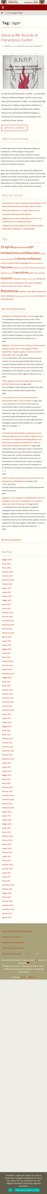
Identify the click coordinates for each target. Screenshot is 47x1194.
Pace (26, 282)
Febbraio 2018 (7, 864)
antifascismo (30, 252)
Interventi (16, 278)
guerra (31, 272)
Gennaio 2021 (7, 791)
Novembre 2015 (8, 908)
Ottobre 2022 (7, 705)
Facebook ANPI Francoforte (13, 942)
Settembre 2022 (8, 709)
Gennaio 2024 (7, 664)
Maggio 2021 (6, 774)
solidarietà (10, 295)
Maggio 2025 (6, 600)
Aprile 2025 (6, 603)
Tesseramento (40, 295)
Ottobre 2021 (7, 754)
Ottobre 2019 (7, 839)
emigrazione (39, 263)
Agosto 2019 (6, 843)
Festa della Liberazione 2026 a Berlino (16, 214)
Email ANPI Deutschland (11, 953)
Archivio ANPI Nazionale (14, 308)
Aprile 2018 (6, 860)
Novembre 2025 (8, 579)
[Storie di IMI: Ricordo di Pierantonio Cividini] (23, 71)
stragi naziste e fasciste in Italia (24, 295)
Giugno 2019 (7, 847)
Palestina (31, 282)
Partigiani (38, 282)
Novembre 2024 (8, 624)
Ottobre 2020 (7, 803)
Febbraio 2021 (7, 786)
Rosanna (8, 46)
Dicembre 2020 (7, 795)
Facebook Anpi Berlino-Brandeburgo (17, 931)
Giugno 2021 (7, 770)
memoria (4, 282)
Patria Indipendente (13, 539)
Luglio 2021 (6, 766)
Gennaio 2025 (7, 616)
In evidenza (19, 46)
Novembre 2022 (8, 701)
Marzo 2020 (6, 831)
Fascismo (6, 267)
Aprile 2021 (6, 778)
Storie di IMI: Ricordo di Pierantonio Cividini (19, 37)
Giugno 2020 (7, 819)
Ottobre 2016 (7, 888)
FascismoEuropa (18, 267)
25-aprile (7, 246)
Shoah (3, 295)
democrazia (14, 262)
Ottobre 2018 (7, 852)
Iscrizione (24, 278)
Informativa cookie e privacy (27, 1190)
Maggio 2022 (6, 725)
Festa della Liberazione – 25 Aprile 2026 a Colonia (21, 209)
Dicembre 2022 (7, 697)
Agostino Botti (20, 246)
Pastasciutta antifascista (9, 285)
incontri (6, 277)
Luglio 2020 (6, 815)
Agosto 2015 (6, 917)
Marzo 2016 (6, 896)
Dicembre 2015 (7, 904)
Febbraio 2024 (7, 661)
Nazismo (11, 282)
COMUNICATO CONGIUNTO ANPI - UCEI (17, 316)
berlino (11, 258)
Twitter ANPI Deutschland (12, 948)
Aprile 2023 (6, 681)
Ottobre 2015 (7, 913)
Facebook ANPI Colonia (11, 936)
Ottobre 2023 (7, 669)
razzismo (20, 285)
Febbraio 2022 (7, 738)
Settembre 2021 (8, 758)
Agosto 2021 (6, 762)
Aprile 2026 (6, 563)
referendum (27, 285)
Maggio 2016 (6, 892)
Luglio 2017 (6, 872)
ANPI (30, 246)
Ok (10, 1190)
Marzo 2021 (6, 782)
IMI (43, 272)
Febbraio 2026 (7, 571)
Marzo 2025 (6, 608)
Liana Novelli (31, 278)
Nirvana (23, 976)
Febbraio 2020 (7, 835)
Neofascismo (19, 282)
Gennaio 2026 (7, 575)
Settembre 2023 (8, 673)
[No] (43, 1183)
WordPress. (32, 976)
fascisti (26, 267)
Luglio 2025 (6, 591)
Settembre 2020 (8, 807)
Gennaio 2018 (7, 868)
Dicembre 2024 (7, 620)
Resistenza (9, 290)
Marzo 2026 (6, 567)
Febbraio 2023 (7, 689)
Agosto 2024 (6, 636)
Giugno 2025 (7, 595)
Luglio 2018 (6, 856)
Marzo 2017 (6, 880)
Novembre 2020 (8, 799)
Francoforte (20, 272)
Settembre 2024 (8, 632)
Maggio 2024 (6, 648)
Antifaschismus (10, 252)
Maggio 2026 (6, 559)
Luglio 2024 (6, 640)
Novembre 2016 (8, 884)
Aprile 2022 (6, 730)
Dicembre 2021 (7, 746)
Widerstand (8, 298)
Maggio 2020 (6, 823)
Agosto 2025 (6, 587)
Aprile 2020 (6, 827)
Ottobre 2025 (7, 583)
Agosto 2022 (6, 713)
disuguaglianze (25, 262)
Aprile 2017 (6, 876)
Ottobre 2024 (7, 628)
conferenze (33, 258)
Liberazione (40, 278)
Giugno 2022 (7, 722)
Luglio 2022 (6, 717)
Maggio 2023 (6, 677)
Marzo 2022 (6, 734)
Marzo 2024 (6, 656)
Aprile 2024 (6, 652)
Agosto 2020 (6, 811)
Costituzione (5, 263)
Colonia (20, 258)
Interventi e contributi (33, 46)
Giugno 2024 (7, 644)
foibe (11, 272)
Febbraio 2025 (7, 612)
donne (33, 263)
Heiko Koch (38, 272)
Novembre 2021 (8, 750)
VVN (2, 299)
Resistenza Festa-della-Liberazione (32, 291)
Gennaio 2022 (7, 742)
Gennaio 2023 (7, 693)
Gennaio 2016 (7, 900)
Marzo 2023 (6, 685)
